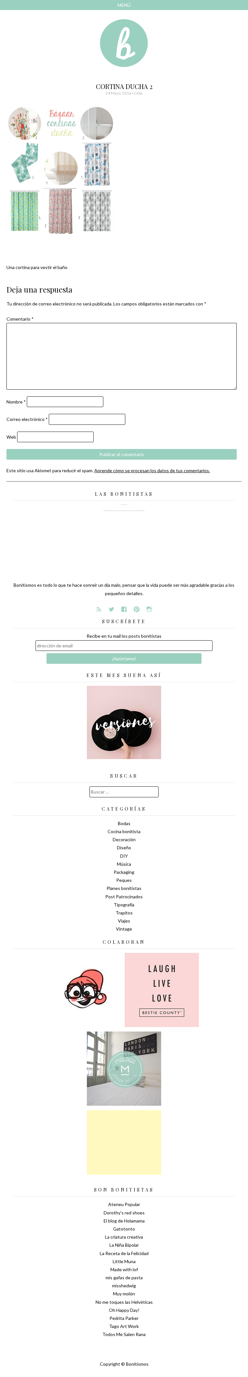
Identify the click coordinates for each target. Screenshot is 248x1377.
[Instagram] (149, 609)
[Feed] (99, 609)
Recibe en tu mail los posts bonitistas (124, 636)
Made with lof (124, 1269)
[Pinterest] (136, 609)
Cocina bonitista (124, 831)
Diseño (124, 847)
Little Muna (124, 1261)
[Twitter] (111, 609)
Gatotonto (124, 1229)
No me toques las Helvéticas (124, 1302)
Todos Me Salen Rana (124, 1334)
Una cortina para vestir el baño (36, 267)
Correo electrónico (27, 419)
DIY (124, 856)
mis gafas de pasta (124, 1277)
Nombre (16, 401)
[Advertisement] (124, 1142)
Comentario (20, 319)
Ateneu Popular (124, 1204)
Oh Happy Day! (124, 1310)
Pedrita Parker (124, 1318)
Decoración (124, 839)
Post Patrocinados (124, 896)
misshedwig (124, 1285)
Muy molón (124, 1293)
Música (124, 864)
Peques (124, 880)
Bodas (124, 823)
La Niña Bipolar (124, 1245)
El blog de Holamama (124, 1220)
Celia (138, 93)
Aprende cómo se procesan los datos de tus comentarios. (152, 470)
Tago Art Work (124, 1326)
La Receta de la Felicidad (124, 1253)
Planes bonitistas (124, 888)
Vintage (124, 929)
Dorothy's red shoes (124, 1212)
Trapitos (124, 912)
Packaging (124, 872)
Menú (124, 5)
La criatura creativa (124, 1237)
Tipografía (124, 904)
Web (11, 437)
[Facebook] (124, 609)
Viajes (124, 920)
